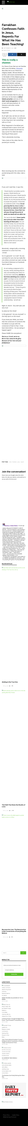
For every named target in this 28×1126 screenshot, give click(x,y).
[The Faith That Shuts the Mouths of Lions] (14, 746)
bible (10, 462)
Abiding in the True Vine (10, 682)
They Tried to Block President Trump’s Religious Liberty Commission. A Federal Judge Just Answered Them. (13, 1041)
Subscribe (14, 974)
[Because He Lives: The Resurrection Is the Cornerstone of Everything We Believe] (14, 870)
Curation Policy (15, 1115)
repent (22, 462)
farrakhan (14, 462)
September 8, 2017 (9, 48)
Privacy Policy (6, 1115)
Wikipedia (19, 68)
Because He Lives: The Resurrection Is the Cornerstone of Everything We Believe (14, 931)
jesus (18, 462)
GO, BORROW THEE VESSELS (9, 1058)
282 (11, 810)
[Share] (12, 54)
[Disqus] (14, 501)
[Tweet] (21, 54)
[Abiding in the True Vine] (14, 623)
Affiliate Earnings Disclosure (9, 1117)
